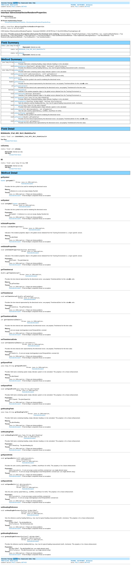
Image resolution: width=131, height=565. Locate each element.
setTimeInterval (18, 117)
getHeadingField (19, 62)
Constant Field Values (11, 141)
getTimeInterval (18, 82)
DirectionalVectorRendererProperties (15, 22)
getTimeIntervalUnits (20, 86)
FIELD (13, 6)
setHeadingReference (20, 101)
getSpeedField (18, 70)
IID (19, 45)
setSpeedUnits (18, 109)
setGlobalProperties (19, 94)
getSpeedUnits (18, 74)
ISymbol (11, 78)
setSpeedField (18, 105)
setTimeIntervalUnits (20, 121)
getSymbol (17, 78)
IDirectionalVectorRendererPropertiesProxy (38, 22)
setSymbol (17, 113)
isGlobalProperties (19, 90)
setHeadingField (19, 97)
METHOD (24, 6)
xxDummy (21, 53)
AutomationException (27, 183)
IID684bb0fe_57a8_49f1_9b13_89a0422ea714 (32, 49)
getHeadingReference (20, 66)
